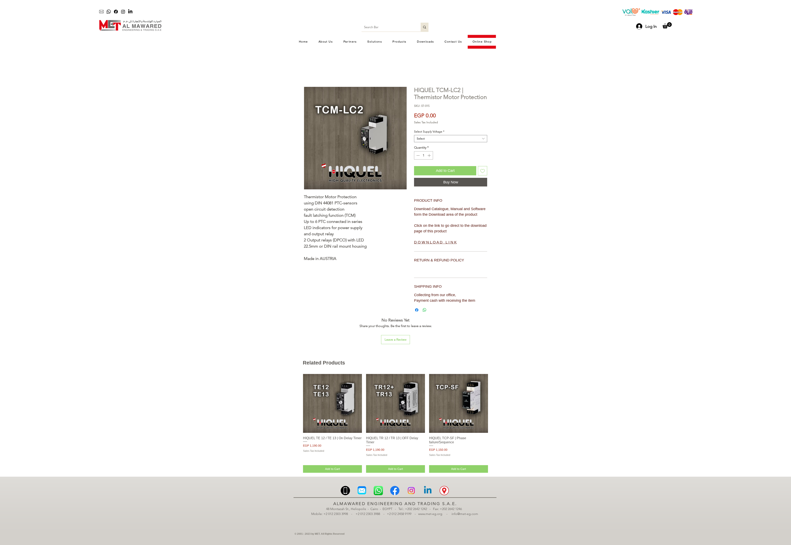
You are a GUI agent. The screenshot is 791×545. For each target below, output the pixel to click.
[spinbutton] (423, 156)
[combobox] (450, 138)
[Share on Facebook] (416, 307)
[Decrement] (417, 156)
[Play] (368, 12)
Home (308, 72)
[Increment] (429, 156)
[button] (667, 25)
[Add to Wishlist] (482, 171)
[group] (395, 393)
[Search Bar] (424, 27)
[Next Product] (493, 373)
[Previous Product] (297, 373)
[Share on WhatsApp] (424, 307)
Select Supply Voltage (429, 132)
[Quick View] (332, 373)
